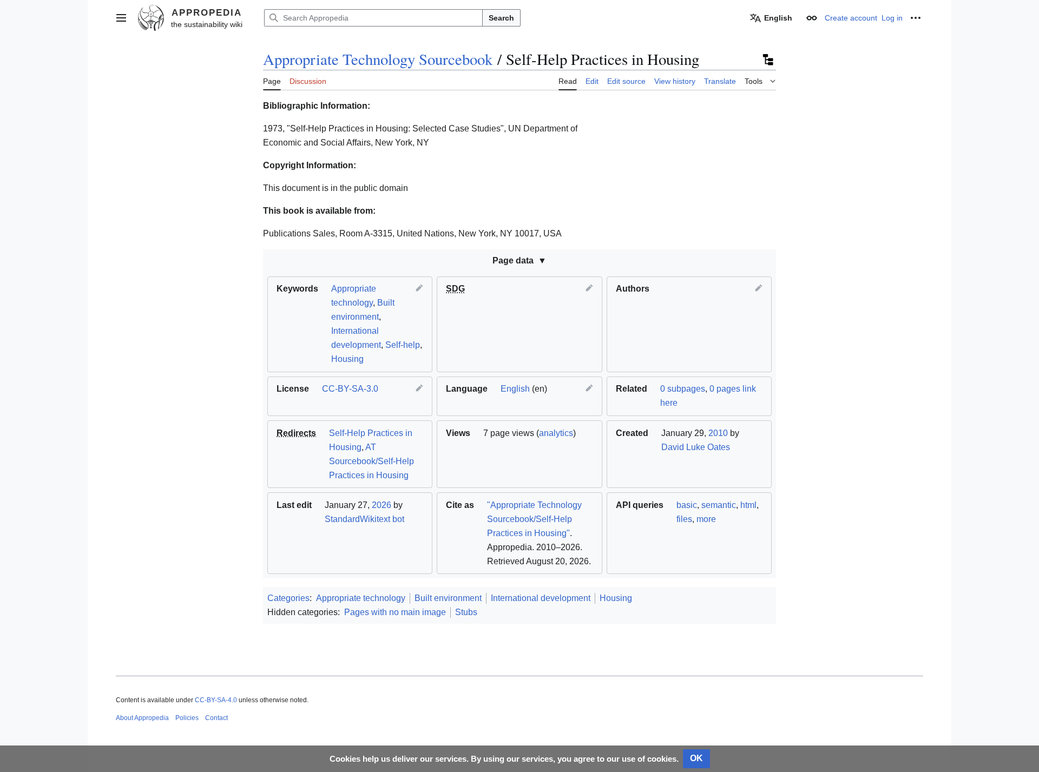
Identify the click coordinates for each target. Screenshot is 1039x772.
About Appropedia (142, 718)
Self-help (402, 344)
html (748, 505)
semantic (718, 505)
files (684, 519)
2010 (718, 433)
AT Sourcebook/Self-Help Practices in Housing (371, 461)
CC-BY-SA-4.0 (216, 700)
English (515, 388)
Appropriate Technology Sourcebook (377, 59)
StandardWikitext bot (364, 519)
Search (501, 18)
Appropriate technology (360, 598)
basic (686, 505)
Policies (187, 718)
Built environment (448, 598)
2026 (381, 505)
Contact (216, 718)
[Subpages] (767, 59)
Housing (347, 359)
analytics (556, 433)
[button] (121, 18)
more (706, 519)
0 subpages (682, 388)
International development (540, 598)
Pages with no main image (395, 612)
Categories (288, 598)
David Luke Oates (695, 447)
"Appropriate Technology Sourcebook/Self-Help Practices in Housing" (534, 519)
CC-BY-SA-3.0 (350, 388)
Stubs (466, 612)
